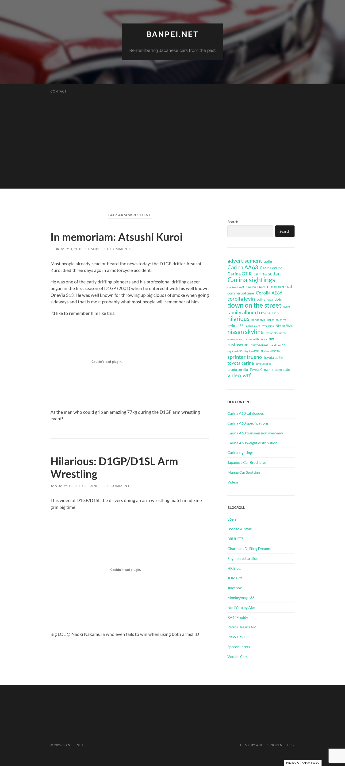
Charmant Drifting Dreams (249, 548)
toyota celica (263, 363)
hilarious (238, 318)
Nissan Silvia (284, 326)
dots (278, 299)
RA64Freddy (237, 617)
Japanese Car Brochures (246, 462)
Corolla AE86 (269, 292)
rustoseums (259, 345)
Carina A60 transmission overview (255, 433)
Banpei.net (172, 34)
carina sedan (267, 273)
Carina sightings (251, 279)
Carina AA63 (242, 267)
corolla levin (241, 299)
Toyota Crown (260, 369)
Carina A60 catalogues (245, 413)
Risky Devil (236, 636)
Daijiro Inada (265, 299)
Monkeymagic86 (240, 597)
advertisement (244, 261)
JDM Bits (234, 578)
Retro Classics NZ (241, 627)
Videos (233, 482)
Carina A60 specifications (247, 423)
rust (271, 339)
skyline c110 (279, 345)
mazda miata (252, 325)
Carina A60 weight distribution (252, 443)
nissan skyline (245, 331)
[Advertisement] (172, 156)
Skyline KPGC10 (270, 351)
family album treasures (253, 312)
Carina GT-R (239, 273)
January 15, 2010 (66, 486)
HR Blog (234, 568)
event (286, 306)
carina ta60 (235, 287)
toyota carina (240, 363)
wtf (247, 375)
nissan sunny (234, 338)
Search (232, 221)
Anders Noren (269, 745)
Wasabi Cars (237, 656)
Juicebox (234, 587)
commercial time (240, 293)
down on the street (254, 305)
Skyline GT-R (251, 351)
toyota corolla (237, 369)
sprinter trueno (244, 357)
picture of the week (255, 338)
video (234, 375)
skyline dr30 (234, 351)
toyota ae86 (273, 357)
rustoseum (238, 344)
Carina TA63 (255, 287)
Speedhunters (238, 646)
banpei (95, 249)
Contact (58, 91)
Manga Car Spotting (243, 472)
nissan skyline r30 (276, 333)
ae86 (268, 261)
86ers (232, 519)
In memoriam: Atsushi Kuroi (116, 237)
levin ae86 (235, 325)
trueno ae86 (281, 369)
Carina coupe (271, 268)
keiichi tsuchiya (276, 319)
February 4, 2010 (66, 249)
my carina (268, 326)
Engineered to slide (242, 558)
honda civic (258, 319)
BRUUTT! (235, 538)
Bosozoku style (239, 528)
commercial (279, 286)
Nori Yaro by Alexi (242, 607)
